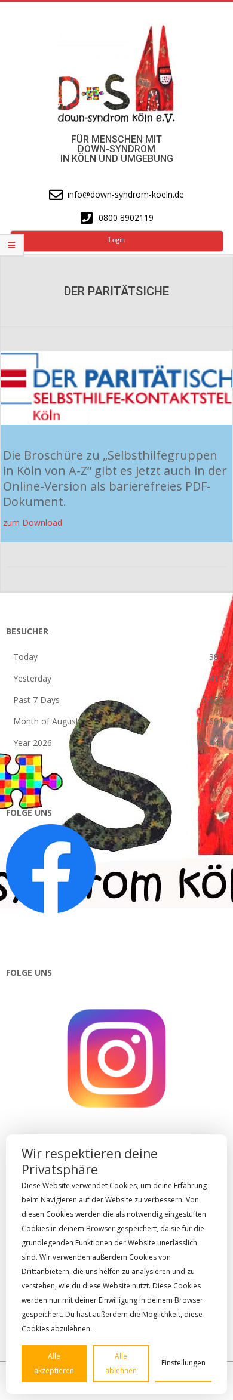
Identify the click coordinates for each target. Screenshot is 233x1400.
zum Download (32, 522)
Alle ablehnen (121, 1363)
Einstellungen (183, 1363)
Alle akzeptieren (54, 1363)
